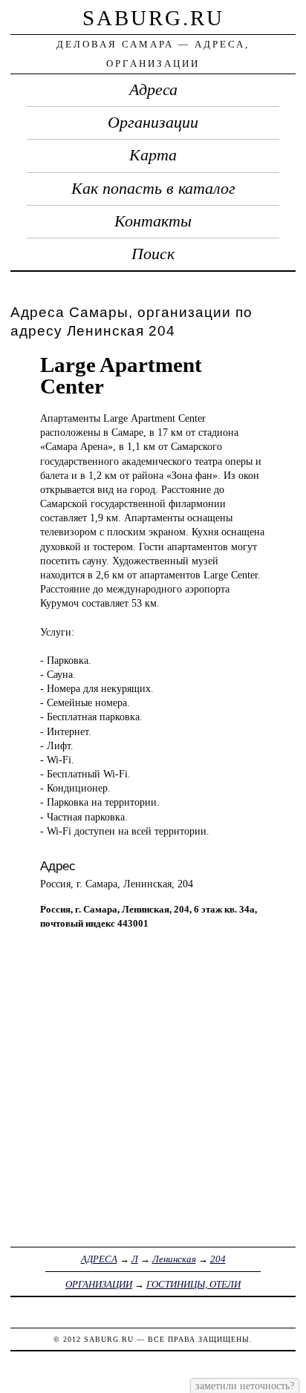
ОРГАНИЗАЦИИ (98, 1284)
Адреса (153, 90)
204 (218, 1259)
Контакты (153, 221)
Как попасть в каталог (153, 189)
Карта (153, 155)
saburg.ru (153, 18)
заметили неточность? (244, 1386)
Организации (153, 122)
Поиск (153, 254)
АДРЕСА (99, 1259)
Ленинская (174, 1259)
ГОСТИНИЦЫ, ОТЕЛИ (193, 1284)
